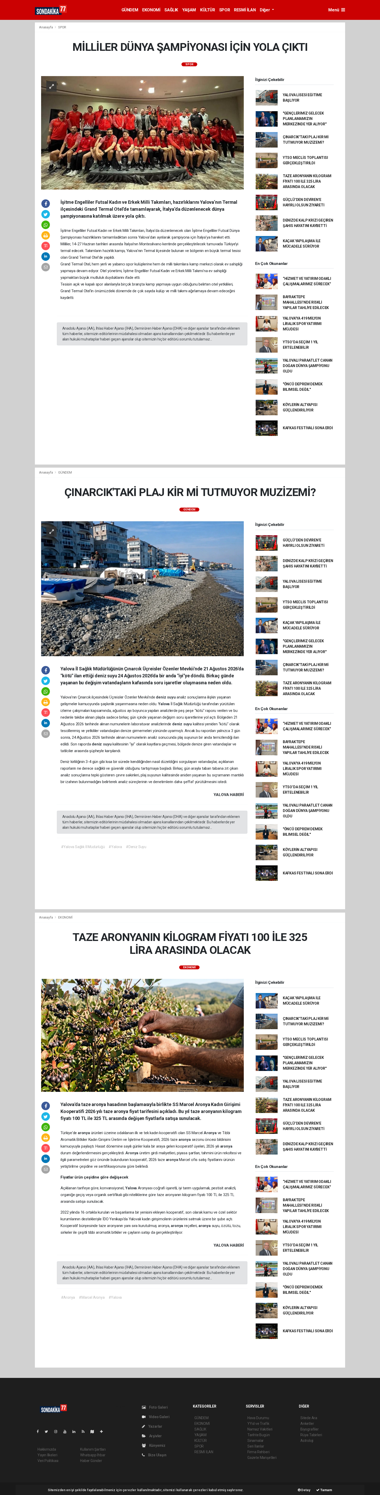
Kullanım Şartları (93, 1449)
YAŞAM (189, 9)
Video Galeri (158, 1417)
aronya (84, 1133)
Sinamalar (255, 1441)
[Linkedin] (76, 1431)
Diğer (265, 9)
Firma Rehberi (258, 1452)
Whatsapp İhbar (92, 1455)
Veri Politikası (47, 1461)
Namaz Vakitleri (259, 1429)
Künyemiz (156, 1445)
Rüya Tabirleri (311, 1435)
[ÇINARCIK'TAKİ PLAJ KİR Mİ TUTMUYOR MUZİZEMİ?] (142, 588)
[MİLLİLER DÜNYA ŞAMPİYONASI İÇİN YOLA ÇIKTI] (142, 133)
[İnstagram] (58, 1431)
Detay (305, 1490)
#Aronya (68, 1297)
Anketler (307, 1423)
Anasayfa (46, 27)
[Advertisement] (364, 99)
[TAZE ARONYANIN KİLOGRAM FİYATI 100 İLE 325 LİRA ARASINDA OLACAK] (142, 1035)
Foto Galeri (158, 1407)
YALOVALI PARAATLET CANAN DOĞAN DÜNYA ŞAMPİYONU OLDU (307, 365)
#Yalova (115, 847)
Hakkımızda (46, 1449)
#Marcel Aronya (91, 1297)
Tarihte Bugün (258, 1435)
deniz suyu (166, 697)
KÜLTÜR (207, 9)
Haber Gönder (91, 1461)
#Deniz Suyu (136, 847)
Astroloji (306, 1441)
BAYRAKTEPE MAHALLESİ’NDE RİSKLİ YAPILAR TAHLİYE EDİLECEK (306, 302)
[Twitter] (48, 1431)
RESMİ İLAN (245, 9)
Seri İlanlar (255, 1446)
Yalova (164, 704)
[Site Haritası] (94, 1431)
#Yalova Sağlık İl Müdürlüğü (83, 847)
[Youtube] (67, 1431)
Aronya (211, 1133)
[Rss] (85, 1431)
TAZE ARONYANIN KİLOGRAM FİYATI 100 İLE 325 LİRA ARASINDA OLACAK (307, 181)
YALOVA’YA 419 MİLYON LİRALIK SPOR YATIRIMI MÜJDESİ (302, 323)
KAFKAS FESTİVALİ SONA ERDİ (308, 428)
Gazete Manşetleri (262, 1458)
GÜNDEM (129, 9)
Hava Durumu (258, 1418)
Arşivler (155, 1436)
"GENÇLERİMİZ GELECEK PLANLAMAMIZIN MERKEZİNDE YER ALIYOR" (304, 118)
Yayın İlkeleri (47, 1455)
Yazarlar (155, 1426)
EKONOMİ (151, 9)
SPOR (224, 9)
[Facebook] (40, 1431)
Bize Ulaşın (156, 1455)
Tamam (326, 1490)
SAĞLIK (171, 9)
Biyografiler (309, 1429)
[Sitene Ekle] (103, 1431)
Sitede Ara (308, 1418)
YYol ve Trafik (258, 1423)
